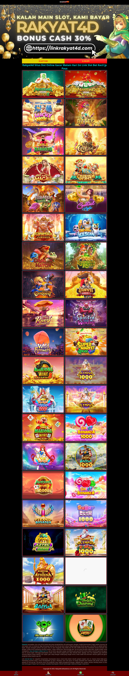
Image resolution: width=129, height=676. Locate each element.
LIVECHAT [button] (113, 675)
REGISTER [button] (48, 675)
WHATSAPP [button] (80, 675)
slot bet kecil (29, 659)
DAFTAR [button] (43, 61)
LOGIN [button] (85, 61)
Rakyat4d (24, 644)
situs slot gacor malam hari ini (39, 651)
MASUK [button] (16, 675)
